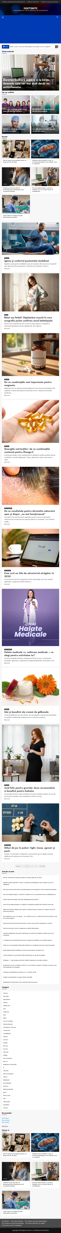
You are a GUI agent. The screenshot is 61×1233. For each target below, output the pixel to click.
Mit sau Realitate (7, 107)
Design (5, 1043)
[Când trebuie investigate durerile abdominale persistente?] (16, 204)
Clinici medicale (8, 649)
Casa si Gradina (8, 1021)
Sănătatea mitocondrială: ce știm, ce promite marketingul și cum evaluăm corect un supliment (44, 162)
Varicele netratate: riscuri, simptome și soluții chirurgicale (21, 928)
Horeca (5, 1061)
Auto (4, 1015)
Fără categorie (7, 1058)
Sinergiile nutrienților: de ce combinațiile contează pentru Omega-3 (27, 450)
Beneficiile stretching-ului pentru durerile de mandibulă (43, 110)
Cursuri (5, 1039)
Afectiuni (7, 258)
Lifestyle (6, 1070)
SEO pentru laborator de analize (35, 1223)
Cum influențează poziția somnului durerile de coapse (43, 130)
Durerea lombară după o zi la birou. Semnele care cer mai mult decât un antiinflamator (42, 189)
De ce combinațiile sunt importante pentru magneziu (28, 383)
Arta (4, 1008)
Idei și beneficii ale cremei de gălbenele (26, 712)
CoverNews (36, 1230)
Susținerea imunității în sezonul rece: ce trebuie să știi (19, 972)
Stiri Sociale (5, 1122)
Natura (5, 1077)
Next (44, 866)
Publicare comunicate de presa (49, 2)
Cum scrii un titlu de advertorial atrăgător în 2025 (29, 574)
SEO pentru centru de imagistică (12, 1225)
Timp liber (6, 1104)
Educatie (5, 1052)
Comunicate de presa (9, 1027)
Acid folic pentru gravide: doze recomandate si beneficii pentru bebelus (29, 789)
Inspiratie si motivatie (10, 1064)
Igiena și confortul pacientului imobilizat (26, 260)
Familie (6, 314)
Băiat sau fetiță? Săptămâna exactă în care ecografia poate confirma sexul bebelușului (28, 319)
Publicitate (6, 1080)
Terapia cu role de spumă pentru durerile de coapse (14, 130)
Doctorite (30, 8)
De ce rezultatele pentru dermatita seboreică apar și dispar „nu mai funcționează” (29, 512)
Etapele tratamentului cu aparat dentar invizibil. (17, 977)
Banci (4, 1018)
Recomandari (35, 156)
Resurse (5, 1086)
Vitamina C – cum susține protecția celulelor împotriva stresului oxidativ (25, 960)
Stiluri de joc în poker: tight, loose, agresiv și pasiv (29, 849)
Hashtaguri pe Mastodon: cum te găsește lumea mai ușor (20, 982)
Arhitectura (6, 1005)
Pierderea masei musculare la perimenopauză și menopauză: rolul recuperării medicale (13, 189)
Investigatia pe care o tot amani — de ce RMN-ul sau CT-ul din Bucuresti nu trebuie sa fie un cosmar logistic (30, 917)
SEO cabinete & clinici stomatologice (36, 1221)
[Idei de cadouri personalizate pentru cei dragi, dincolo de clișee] (16, 149)
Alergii (5, 1002)
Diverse (5, 156)
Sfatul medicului (7, 77)
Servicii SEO (5, 1221)
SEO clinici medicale (17, 1221)
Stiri (4, 1098)
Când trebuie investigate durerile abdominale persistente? (12, 216)
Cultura (5, 1036)
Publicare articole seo (33, 2)
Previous (18, 866)
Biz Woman (5, 1118)
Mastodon (5, 1126)
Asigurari (6, 1012)
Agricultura (6, 999)
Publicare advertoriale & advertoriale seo (13, 2)
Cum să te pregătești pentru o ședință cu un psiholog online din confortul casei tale (28, 904)
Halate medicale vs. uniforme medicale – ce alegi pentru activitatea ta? (28, 653)
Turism (5, 1108)
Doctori (5, 1049)
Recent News (6, 1120)
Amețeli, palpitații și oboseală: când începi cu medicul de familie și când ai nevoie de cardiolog (27, 83)
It (3, 1067)
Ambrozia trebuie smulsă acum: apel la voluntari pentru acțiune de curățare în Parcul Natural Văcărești (29, 910)
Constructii (6, 1030)
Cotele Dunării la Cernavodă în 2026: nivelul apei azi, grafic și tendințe (24, 955)
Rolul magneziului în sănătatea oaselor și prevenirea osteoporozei (23, 950)
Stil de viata (6, 1095)
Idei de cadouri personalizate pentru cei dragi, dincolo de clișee (14, 161)
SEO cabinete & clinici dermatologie (13, 1223)
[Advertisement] (30, 31)
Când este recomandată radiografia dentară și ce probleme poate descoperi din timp (28, 945)
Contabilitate (7, 1033)
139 (41, 866)
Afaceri (5, 993)
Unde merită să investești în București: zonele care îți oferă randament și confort (27, 923)
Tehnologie (6, 1101)
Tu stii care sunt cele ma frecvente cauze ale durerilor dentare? (14, 110)
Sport (4, 1092)
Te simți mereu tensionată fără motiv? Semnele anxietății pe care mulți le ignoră (27, 940)
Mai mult (7, 269)
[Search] (57, 17)
